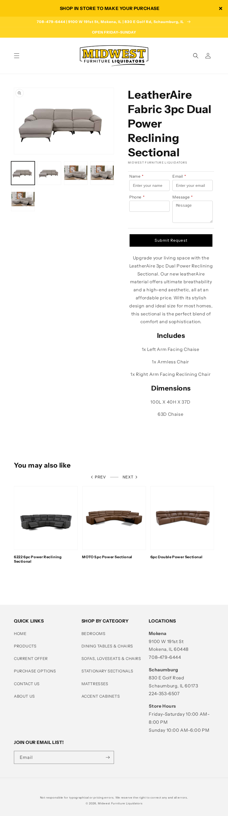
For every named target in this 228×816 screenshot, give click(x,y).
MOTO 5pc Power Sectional (107, 557)
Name (136, 176)
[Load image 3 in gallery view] (76, 173)
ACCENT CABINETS (100, 696)
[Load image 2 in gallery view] (49, 173)
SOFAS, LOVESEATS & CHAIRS (111, 658)
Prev (100, 477)
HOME (20, 633)
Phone (137, 197)
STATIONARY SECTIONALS (107, 671)
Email (179, 176)
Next (128, 477)
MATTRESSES (94, 683)
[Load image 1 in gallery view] (23, 173)
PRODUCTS (25, 646)
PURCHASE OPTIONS (35, 671)
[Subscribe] (107, 757)
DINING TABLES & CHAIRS (107, 646)
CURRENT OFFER (31, 658)
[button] (17, 56)
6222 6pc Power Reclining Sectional (37, 559)
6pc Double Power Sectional (176, 557)
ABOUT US (24, 696)
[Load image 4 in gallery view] (102, 173)
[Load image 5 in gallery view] (23, 199)
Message (182, 197)
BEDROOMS (93, 633)
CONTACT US (27, 683)
